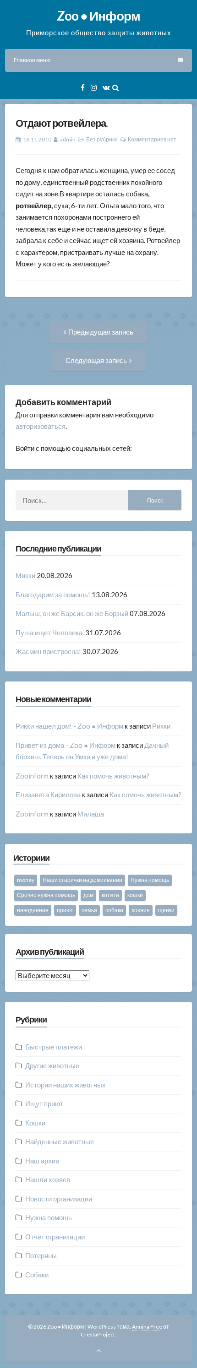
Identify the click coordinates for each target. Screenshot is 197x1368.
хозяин (140, 910)
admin (68, 139)
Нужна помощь (150, 879)
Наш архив (42, 1161)
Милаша (90, 814)
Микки (25, 575)
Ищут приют (44, 1103)
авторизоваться (41, 426)
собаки (114, 910)
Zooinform (32, 776)
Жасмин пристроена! (48, 651)
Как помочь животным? (113, 776)
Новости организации (58, 1199)
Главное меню (32, 60)
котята (110, 895)
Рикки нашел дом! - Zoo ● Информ (69, 726)
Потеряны (41, 1255)
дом (88, 895)
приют (65, 910)
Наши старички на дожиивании (82, 879)
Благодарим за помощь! (53, 594)
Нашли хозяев (47, 1179)
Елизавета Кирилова (48, 794)
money (25, 879)
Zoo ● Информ (98, 15)
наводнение (33, 910)
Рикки (161, 726)
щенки (166, 910)
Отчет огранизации (55, 1237)
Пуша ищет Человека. (50, 632)
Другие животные (52, 1065)
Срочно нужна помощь (46, 895)
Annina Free (147, 1326)
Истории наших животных (65, 1085)
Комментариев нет (152, 139)
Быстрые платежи (53, 1047)
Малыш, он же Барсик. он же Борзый (72, 613)
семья (89, 910)
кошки (135, 895)
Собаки (37, 1275)
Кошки (35, 1123)
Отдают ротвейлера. (62, 123)
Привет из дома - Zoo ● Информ (65, 745)
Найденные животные (59, 1141)
